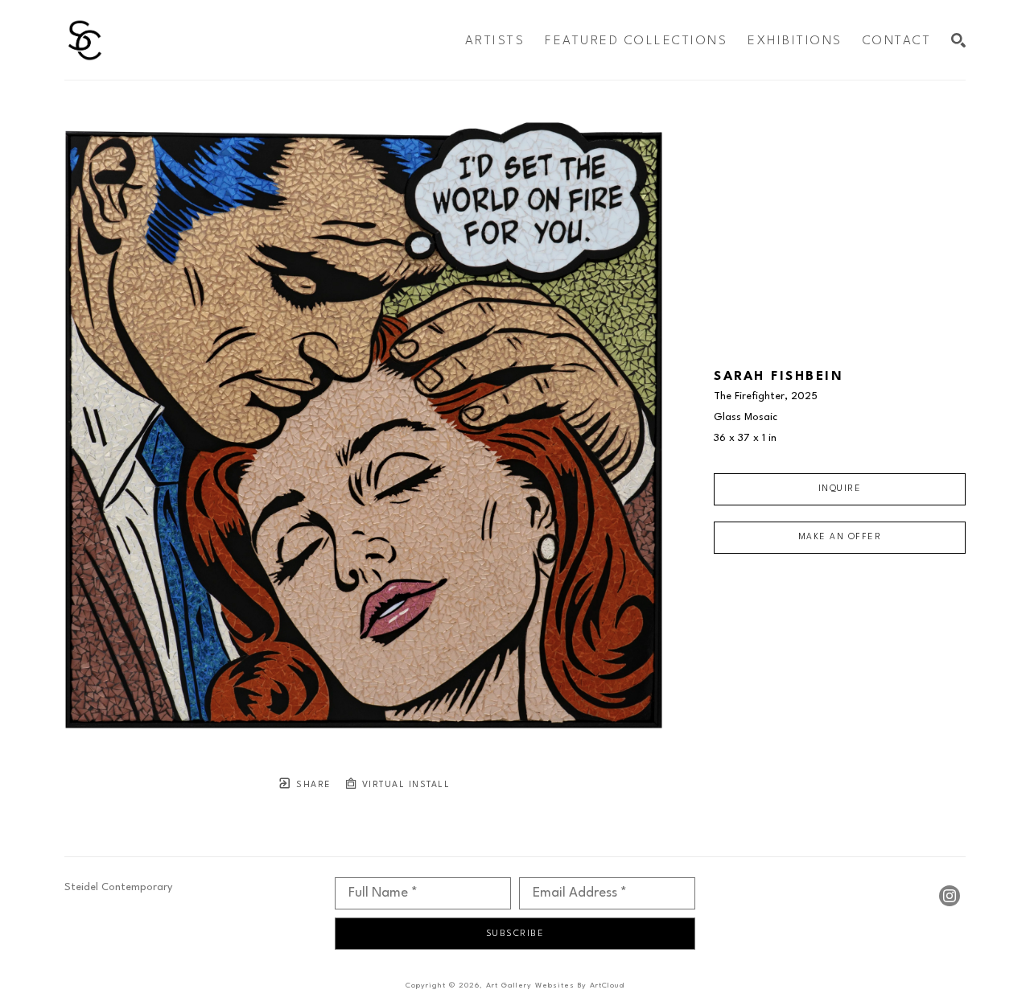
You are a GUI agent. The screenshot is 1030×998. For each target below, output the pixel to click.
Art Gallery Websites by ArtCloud (555, 985)
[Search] (958, 40)
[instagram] (949, 895)
